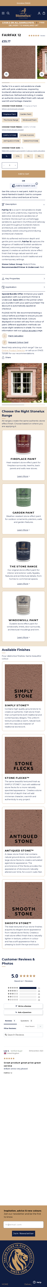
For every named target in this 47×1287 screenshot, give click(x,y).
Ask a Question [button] (24, 1012)
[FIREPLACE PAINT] (24, 444)
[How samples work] (37, 184)
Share (8, 357)
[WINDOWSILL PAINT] (24, 605)
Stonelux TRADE (23, 3)
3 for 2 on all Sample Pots (18, 22)
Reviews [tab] (8, 1021)
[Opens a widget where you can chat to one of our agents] (37, 1282)
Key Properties (12, 278)
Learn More (22, 476)
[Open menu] (2, 13)
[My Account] (38, 13)
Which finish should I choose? (13, 130)
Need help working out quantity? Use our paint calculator (23, 151)
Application (10, 287)
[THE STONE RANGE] (24, 551)
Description (11, 204)
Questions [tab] (25, 1021)
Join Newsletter (23, 1233)
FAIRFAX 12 (8, 1073)
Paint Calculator (15, 336)
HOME (5, 1284)
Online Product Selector (13, 350)
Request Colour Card (18, 342)
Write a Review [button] (24, 1006)
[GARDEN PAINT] (24, 497)
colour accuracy (29, 330)
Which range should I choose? (13, 109)
